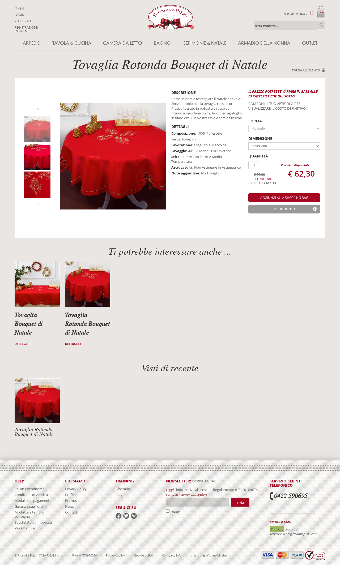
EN (22, 8)
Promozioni (74, 500)
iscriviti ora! (203, 481)
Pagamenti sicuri (28, 528)
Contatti (71, 512)
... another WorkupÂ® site (209, 555)
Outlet (309, 43)
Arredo (32, 43)
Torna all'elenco (306, 70)
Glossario (123, 488)
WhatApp (277, 529)
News (69, 506)
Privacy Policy (76, 488)
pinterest (134, 516)
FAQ (119, 494)
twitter (126, 516)
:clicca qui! (291, 529)
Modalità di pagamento (33, 500)
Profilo (70, 494)
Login (19, 15)
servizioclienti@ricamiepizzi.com (293, 534)
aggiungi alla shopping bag (284, 197)
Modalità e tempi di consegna (30, 514)
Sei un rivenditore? (29, 488)
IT (16, 8)
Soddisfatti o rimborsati (33, 522)
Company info (172, 555)
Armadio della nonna (264, 43)
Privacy (175, 511)
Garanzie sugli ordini (30, 506)
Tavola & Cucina (71, 43)
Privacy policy (115, 555)
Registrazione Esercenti (26, 29)
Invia (240, 502)
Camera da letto (122, 43)
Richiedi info (284, 209)
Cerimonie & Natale (204, 43)
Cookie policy (143, 555)
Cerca (321, 25)
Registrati (23, 21)
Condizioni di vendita (31, 494)
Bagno (162, 43)
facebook (118, 516)
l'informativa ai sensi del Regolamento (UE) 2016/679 (216, 489)
